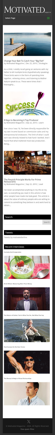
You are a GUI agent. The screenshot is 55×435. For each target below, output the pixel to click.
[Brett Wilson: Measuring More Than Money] (27, 298)
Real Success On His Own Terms (14, 347)
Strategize (43, 63)
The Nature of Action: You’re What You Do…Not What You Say (24, 315)
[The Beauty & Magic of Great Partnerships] (27, 393)
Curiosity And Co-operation (12, 252)
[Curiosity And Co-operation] (27, 267)
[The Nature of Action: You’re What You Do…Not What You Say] (27, 330)
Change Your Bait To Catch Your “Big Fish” (24, 60)
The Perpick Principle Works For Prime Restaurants (22, 180)
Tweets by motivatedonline (15, 237)
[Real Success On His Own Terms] (27, 362)
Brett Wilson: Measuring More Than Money (18, 284)
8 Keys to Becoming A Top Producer (21, 120)
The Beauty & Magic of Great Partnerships (17, 378)
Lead (41, 184)
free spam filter (27, 429)
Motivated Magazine (15, 63)
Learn (41, 122)
